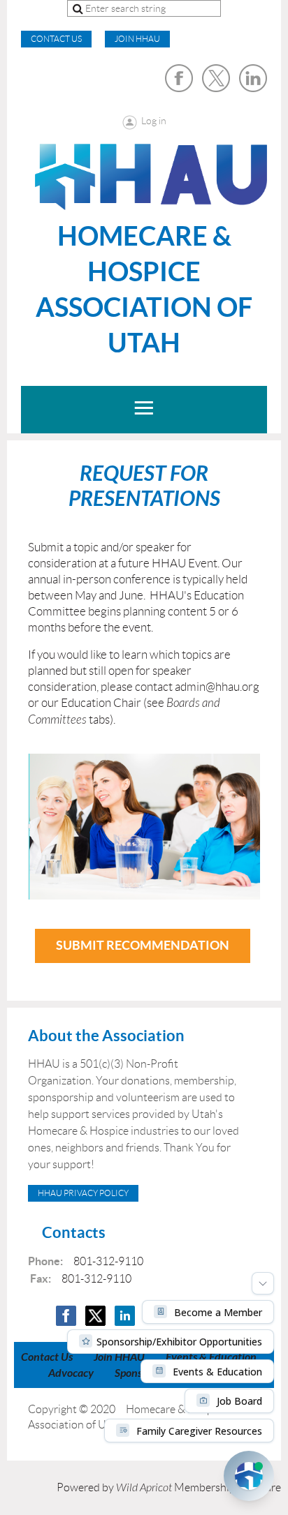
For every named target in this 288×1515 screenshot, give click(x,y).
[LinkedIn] (253, 78)
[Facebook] (179, 78)
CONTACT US (56, 38)
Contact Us (47, 1357)
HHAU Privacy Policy (83, 1192)
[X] (216, 78)
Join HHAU (137, 38)
